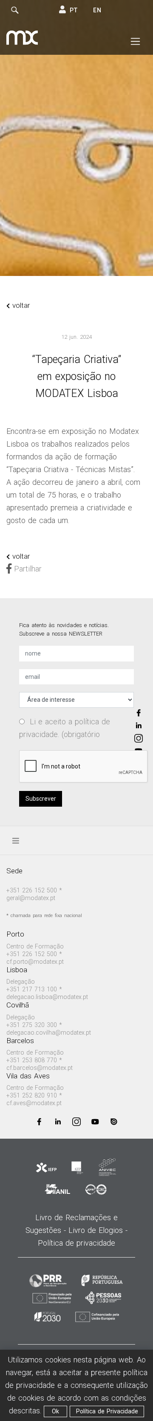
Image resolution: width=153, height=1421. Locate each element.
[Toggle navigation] (135, 41)
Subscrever (41, 798)
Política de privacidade (76, 1242)
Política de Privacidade (107, 1411)
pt (74, 10)
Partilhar (26, 568)
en (97, 10)
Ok (55, 1411)
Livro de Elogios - (98, 1230)
